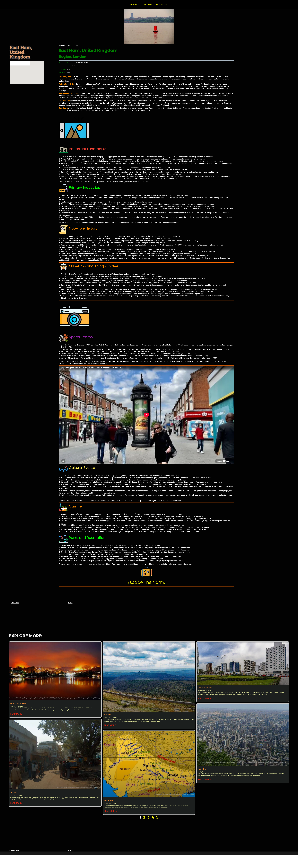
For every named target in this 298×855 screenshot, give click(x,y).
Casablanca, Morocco (205, 688)
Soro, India (107, 715)
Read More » (17, 714)
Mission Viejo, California (18, 703)
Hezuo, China (202, 769)
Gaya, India (13, 792)
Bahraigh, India (108, 800)
